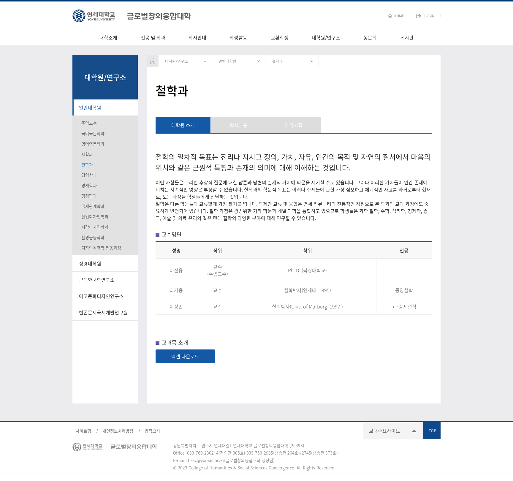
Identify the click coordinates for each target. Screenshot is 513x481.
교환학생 (280, 37)
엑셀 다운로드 (185, 356)
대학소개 (108, 37)
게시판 (407, 37)
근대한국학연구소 (97, 279)
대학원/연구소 (326, 37)
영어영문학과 (92, 144)
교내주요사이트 (384, 430)
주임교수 (89, 123)
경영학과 (89, 175)
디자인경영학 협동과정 (101, 248)
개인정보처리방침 (117, 431)
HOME (399, 15)
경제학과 (89, 185)
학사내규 (238, 125)
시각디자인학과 (94, 227)
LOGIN (429, 15)
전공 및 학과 (153, 37)
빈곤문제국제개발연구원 (103, 312)
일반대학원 (90, 107)
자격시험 (294, 125)
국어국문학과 (92, 133)
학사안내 (197, 37)
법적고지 (152, 431)
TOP (432, 430)
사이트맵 (83, 431)
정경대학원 (90, 263)
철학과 (87, 164)
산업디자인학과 (94, 216)
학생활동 (238, 37)
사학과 (87, 154)
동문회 (370, 37)
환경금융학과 (92, 237)
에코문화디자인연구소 (101, 296)
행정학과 (89, 196)
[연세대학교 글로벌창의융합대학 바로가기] (131, 14)
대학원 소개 (183, 125)
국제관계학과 (92, 206)
